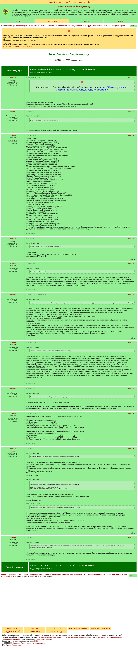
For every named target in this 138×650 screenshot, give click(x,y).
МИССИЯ (34, 629)
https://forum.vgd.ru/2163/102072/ (17, 46)
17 (63, 69)
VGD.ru (17, 21)
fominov (13, 77)
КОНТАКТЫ (56, 629)
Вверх (130, 77)
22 (80, 69)
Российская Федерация (57, 26)
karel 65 (13, 136)
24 (86, 69)
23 (83, 69)
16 (60, 69)
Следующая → (18, 71)
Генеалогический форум (11, 574)
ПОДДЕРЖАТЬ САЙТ (12, 632)
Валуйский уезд (118, 26)
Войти (86, 21)
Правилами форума (44, 639)
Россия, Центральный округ (79, 26)
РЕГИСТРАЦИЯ (52, 21)
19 (70, 69)
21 (76, 69)
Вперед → (92, 69)
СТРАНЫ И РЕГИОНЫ (37, 26)
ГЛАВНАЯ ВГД (34, 632)
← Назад (42, 69)
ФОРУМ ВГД (56, 632)
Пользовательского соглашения (51, 637)
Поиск (120, 21)
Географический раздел (17, 26)
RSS (36, 641)
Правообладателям (14, 645)
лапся (12, 111)
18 (67, 69)
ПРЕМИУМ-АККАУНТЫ (100, 629)
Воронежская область (101, 26)
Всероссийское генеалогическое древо (29, 643)
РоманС (44, 72)
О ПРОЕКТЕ (12, 629)
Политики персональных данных (78, 637)
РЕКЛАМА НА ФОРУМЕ (79, 629)
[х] (89, 2)
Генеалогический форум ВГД (74, 6)
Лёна (50, 72)
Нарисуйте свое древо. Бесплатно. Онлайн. (67, 2)
